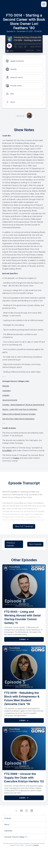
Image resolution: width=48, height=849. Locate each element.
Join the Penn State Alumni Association (18, 419)
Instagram (6, 391)
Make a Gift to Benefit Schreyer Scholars (18, 414)
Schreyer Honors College (14, 837)
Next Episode (35, 544)
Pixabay (16, 458)
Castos (36, 845)
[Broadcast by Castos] (9, 51)
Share (39, 51)
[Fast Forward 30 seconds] (25, 46)
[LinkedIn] (32, 811)
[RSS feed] (16, 811)
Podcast (7, 818)
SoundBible (7, 450)
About (6, 824)
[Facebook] (21, 811)
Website (5, 386)
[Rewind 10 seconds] (15, 46)
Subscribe (30, 51)
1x (20, 47)
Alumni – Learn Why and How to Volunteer (19, 409)
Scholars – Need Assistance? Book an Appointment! (23, 405)
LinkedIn (5, 395)
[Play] (9, 45)
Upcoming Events (9, 400)
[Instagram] (26, 811)
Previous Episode (11, 544)
